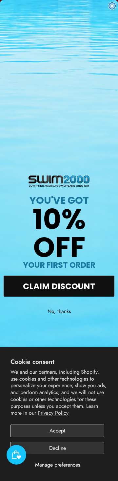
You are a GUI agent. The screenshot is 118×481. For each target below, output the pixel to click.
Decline (57, 448)
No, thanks (59, 311)
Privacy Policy (53, 413)
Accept (57, 430)
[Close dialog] (112, 6)
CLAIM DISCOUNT (59, 286)
